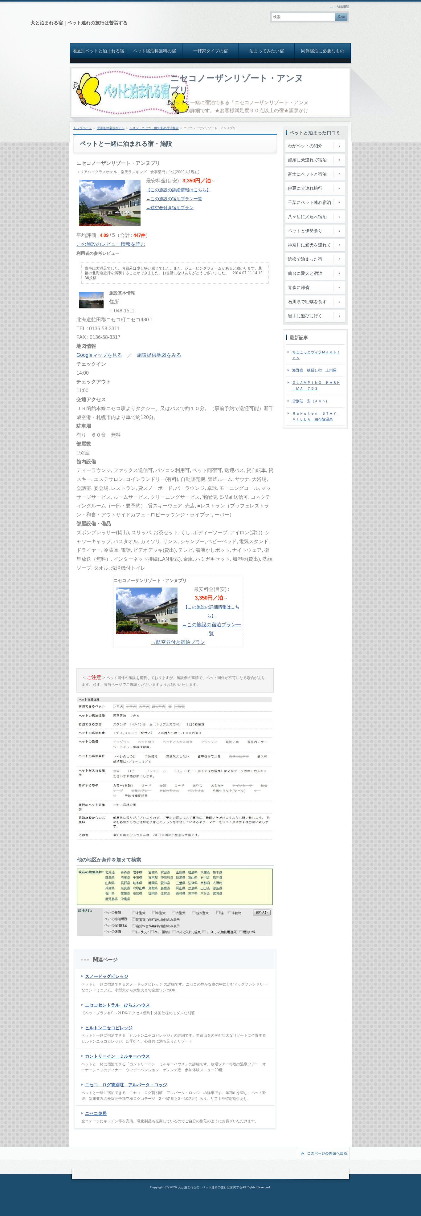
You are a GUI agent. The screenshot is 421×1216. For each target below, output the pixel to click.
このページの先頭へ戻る (323, 1153)
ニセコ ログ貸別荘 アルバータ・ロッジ (126, 1084)
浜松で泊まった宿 (305, 259)
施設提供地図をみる (159, 355)
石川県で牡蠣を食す (307, 301)
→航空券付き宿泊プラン (170, 207)
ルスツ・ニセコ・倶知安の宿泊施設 (154, 128)
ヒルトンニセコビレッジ (109, 1027)
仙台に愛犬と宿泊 (305, 273)
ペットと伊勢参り (305, 230)
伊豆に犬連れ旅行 (305, 188)
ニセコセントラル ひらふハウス (117, 1004)
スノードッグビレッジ (106, 976)
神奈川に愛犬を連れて (309, 244)
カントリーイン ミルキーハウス (117, 1056)
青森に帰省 (298, 287)
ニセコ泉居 (96, 1113)
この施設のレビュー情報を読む (110, 244)
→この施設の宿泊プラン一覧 (174, 198)
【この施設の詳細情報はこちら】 (178, 189)
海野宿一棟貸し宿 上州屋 (314, 370)
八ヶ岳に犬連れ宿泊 (307, 216)
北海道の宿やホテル (111, 128)
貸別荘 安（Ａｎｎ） (310, 401)
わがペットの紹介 (305, 145)
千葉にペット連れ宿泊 (309, 202)
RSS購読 (343, 6)
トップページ (82, 128)
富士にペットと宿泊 (307, 174)
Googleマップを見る (99, 355)
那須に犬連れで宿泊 (307, 159)
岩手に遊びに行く (305, 315)
